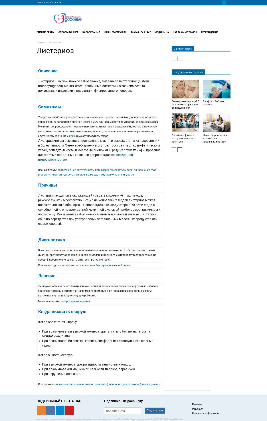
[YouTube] (228, 3)
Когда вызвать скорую (62, 311)
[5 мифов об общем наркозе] (217, 89)
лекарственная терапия (75, 301)
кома (72, 136)
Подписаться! (155, 410)
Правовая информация (206, 413)
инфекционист (151, 384)
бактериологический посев (113, 265)
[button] (226, 30)
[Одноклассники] (215, 3)
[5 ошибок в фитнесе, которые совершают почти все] (185, 122)
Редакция (197, 408)
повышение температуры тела (114, 170)
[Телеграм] (224, 3)
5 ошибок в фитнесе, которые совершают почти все (184, 138)
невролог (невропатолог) (125, 384)
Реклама (197, 404)
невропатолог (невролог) (92, 384)
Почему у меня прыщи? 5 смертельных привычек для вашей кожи (185, 104)
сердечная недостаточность (76, 170)
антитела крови (85, 265)
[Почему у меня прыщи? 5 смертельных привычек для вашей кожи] (185, 89)
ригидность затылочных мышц (78, 174)
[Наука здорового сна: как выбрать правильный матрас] (217, 122)
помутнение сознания (112, 174)
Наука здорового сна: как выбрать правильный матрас (215, 138)
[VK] (220, 3)
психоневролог (65, 384)
